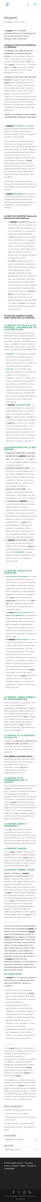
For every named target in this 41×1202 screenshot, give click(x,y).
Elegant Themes (19, 1196)
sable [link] (15, 67)
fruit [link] (7, 788)
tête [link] (32, 600)
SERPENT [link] (10, 126)
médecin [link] (27, 1073)
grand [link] (10, 423)
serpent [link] (9, 30)
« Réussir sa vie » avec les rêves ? (16, 1113)
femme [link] (10, 294)
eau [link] (6, 67)
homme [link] (31, 291)
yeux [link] (27, 914)
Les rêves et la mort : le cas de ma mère (19, 1123)
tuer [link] (10, 829)
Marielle (10, 22)
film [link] (29, 62)
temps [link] (8, 417)
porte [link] (12, 597)
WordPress (20, 1199)
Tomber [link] (13, 802)
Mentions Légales (18, 1166)
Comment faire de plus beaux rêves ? (17, 1110)
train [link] (31, 459)
